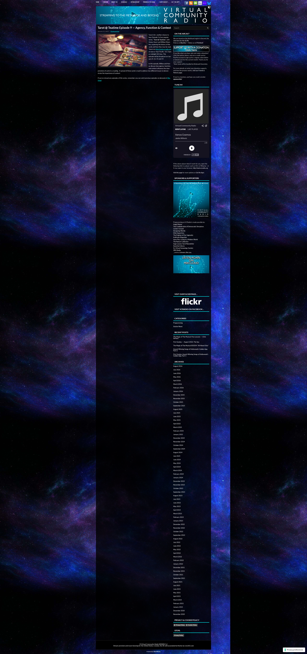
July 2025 (176, 413)
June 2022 (177, 546)
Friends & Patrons (149, 2)
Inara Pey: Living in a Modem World (185, 239)
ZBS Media (177, 250)
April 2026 (177, 380)
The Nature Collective (180, 242)
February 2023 (178, 517)
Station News (178, 326)
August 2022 (177, 539)
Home (97, 2)
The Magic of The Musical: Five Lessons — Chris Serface (189, 337)
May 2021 (177, 593)
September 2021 (179, 578)
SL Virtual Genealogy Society (183, 248)
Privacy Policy (180, 625)
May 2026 (177, 377)
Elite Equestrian (178, 233)
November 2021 (179, 571)
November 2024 (179, 442)
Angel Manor (177, 224)
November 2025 (179, 398)
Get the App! (175, 2)
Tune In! (105, 2)
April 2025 (177, 424)
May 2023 (177, 506)
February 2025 (178, 431)
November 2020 (179, 614)
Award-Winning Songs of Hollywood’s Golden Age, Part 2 (190, 350)
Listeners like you (185, 252)
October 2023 (178, 488)
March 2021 (177, 600)
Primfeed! (200, 43)
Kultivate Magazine (180, 237)
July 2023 (176, 499)
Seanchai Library (179, 246)
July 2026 (176, 370)
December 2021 (179, 567)
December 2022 (179, 524)
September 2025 (179, 406)
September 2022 (179, 535)
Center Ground (178, 229)
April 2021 (177, 596)
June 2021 (177, 589)
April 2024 (177, 467)
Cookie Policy (192, 625)
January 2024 (178, 478)
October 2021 (178, 575)
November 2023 (179, 485)
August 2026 (177, 366)
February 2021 (178, 603)
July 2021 (176, 585)
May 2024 (177, 463)
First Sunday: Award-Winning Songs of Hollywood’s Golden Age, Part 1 (190, 355)
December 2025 (179, 395)
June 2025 (177, 416)
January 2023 (178, 521)
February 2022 (178, 560)
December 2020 (179, 611)
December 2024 (179, 438)
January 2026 (178, 391)
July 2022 (176, 542)
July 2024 (176, 456)
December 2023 (179, 481)
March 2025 (177, 427)
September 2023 (179, 492)
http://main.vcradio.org (163, 49)
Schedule (124, 2)
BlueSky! (183, 43)
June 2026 (177, 373)
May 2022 (177, 549)
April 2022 (177, 553)
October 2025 (178, 402)
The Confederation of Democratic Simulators (188, 226)
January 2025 (178, 434)
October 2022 (178, 531)
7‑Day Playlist (163, 2)
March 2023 (177, 513)
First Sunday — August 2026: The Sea (186, 342)
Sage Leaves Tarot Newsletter (183, 244)
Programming (115, 31)
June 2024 (177, 460)
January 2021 (178, 607)
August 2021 (177, 582)
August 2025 (177, 409)
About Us (114, 2)
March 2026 (177, 384)
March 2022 (177, 557)
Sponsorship (135, 2)
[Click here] (191, 200)
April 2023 (177, 510)
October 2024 (178, 445)
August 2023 (177, 496)
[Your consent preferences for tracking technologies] (294, 650)
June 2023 (177, 503)
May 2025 (177, 420)
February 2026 (178, 388)
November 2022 (179, 528)
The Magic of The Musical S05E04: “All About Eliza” (191, 345)
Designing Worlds (179, 231)
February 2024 (178, 474)
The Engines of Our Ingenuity (183, 235)
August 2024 (177, 452)
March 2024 (177, 470)
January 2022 (178, 564)
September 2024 (179, 449)
